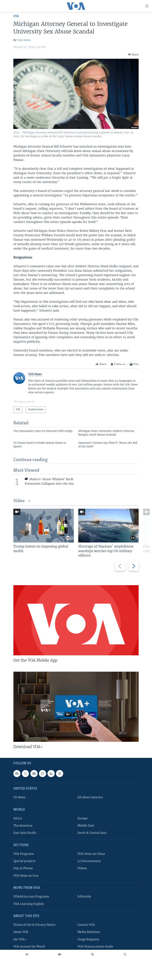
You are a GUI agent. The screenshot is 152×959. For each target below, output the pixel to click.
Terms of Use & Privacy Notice (34, 925)
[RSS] (50, 773)
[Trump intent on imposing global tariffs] (43, 525)
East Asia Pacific (25, 833)
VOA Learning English (28, 904)
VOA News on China (91, 854)
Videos (82, 868)
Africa (17, 818)
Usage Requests (88, 939)
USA (16, 16)
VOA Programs (23, 854)
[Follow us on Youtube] (33, 773)
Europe (82, 818)
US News (19, 797)
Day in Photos (23, 868)
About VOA (20, 932)
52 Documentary (89, 861)
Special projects (24, 861)
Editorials (84, 896)
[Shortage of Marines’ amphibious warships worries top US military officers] (108, 525)
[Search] (124, 954)
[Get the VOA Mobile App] (76, 620)
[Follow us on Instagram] (42, 773)
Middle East (85, 825)
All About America (90, 797)
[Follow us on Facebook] (16, 773)
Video (19, 501)
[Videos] (59, 954)
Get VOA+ (20, 939)
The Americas (22, 825)
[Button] (133, 54)
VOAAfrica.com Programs (31, 896)
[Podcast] (59, 773)
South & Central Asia (91, 833)
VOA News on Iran (26, 875)
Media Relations (88, 932)
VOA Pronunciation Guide (95, 946)
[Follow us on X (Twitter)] (25, 773)
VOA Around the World (29, 946)
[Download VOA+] (76, 707)
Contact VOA (86, 925)
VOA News (23, 40)
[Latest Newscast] (27, 954)
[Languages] (92, 954)
